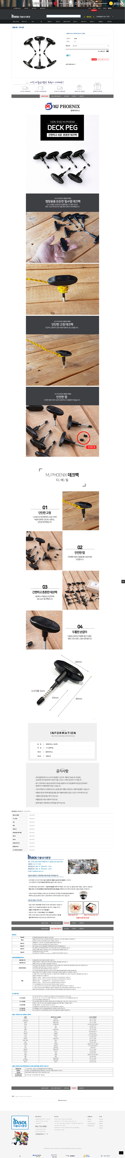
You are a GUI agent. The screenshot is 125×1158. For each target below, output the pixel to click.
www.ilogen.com (48, 953)
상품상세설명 (44, 96)
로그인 (90, 8)
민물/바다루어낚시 (66, 22)
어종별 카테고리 (17, 8)
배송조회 (101, 1127)
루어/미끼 (24, 21)
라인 (33, 21)
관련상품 (66, 96)
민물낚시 (50, 21)
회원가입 (94, 8)
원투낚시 (92, 21)
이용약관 (89, 1121)
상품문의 (81, 96)
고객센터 (34, 8)
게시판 (26, 8)
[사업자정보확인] (75, 1127)
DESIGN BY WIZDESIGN (76, 1148)
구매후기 (74, 96)
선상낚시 (75, 21)
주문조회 (104, 8)
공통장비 (101, 21)
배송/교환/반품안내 (56, 96)
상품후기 (101, 1123)
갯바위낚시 (84, 21)
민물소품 (14, 27)
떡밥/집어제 (16, 21)
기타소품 (21, 27)
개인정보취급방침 (91, 1123)
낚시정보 (101, 1125)
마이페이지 (43, 8)
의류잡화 (109, 21)
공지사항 (101, 1119)
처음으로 (89, 1119)
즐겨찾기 (109, 8)
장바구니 (99, 8)
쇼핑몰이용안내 (90, 1125)
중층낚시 (58, 21)
